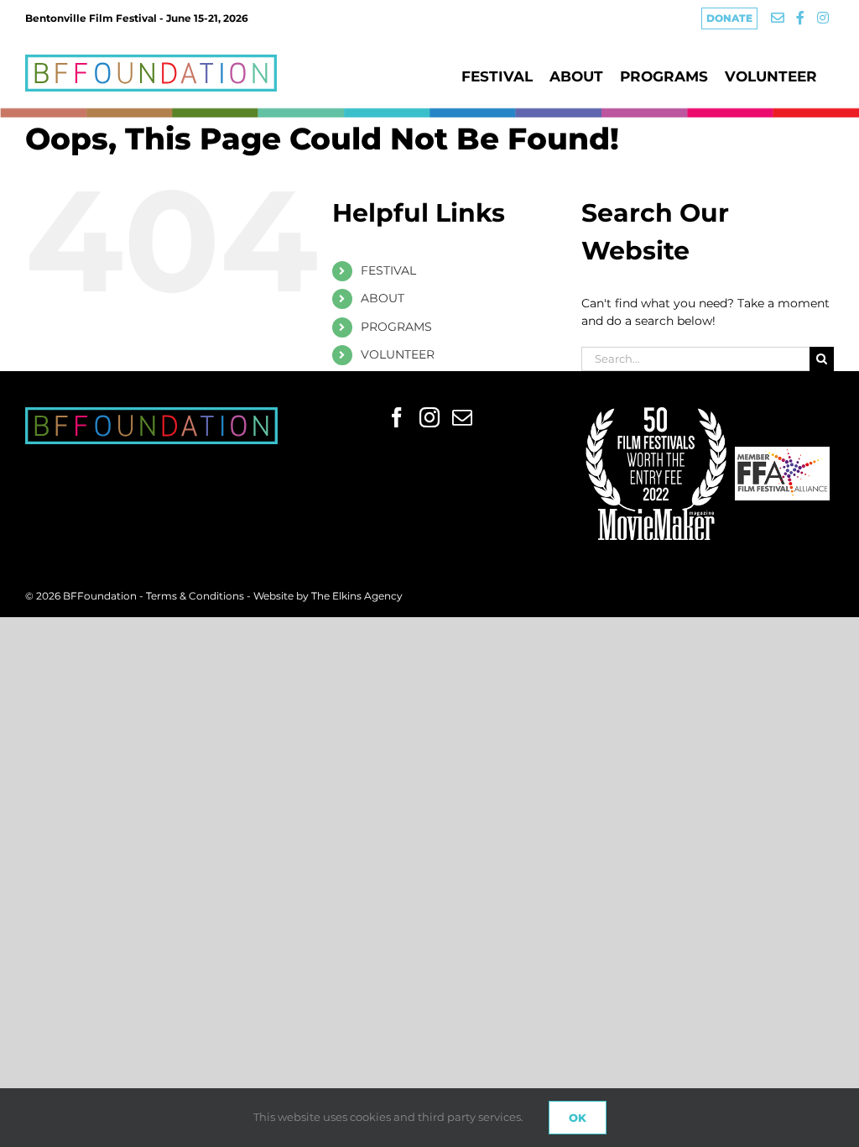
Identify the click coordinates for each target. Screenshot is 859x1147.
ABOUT (382, 298)
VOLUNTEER (398, 354)
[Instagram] (429, 417)
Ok (577, 1117)
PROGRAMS (396, 326)
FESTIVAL (388, 270)
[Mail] (462, 417)
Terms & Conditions (196, 595)
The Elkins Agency (357, 595)
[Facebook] (397, 417)
